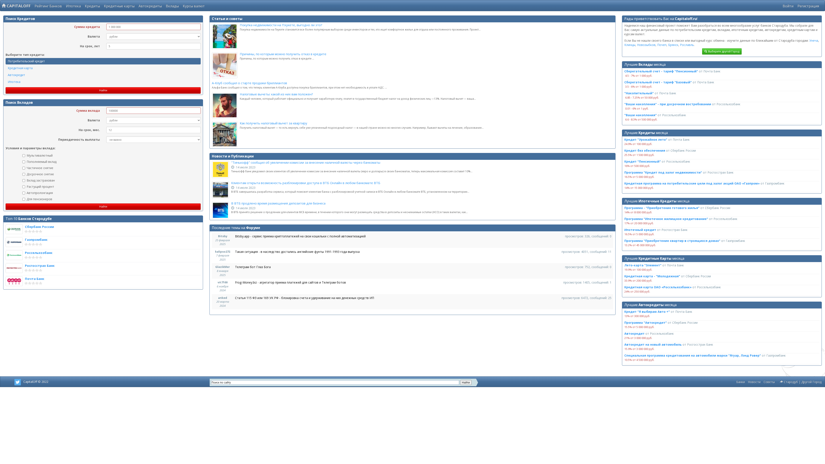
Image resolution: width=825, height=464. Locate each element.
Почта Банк (34, 278)
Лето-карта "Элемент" (643, 265)
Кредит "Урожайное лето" (645, 139)
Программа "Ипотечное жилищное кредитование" (666, 219)
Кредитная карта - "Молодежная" (652, 276)
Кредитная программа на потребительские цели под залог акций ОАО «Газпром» (692, 183)
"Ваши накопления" (640, 115)
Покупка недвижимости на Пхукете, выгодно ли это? (281, 25)
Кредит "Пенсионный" (642, 161)
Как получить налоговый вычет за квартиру (273, 123)
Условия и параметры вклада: (30, 148)
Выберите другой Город (723, 51)
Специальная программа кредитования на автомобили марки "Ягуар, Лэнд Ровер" (692, 355)
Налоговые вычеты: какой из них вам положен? (276, 94)
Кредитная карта (20, 68)
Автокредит (16, 75)
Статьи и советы (227, 18)
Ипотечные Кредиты (658, 201)
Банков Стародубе (35, 218)
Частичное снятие (40, 168)
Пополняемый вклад (42, 162)
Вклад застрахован (41, 180)
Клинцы (629, 45)
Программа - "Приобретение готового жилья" (662, 208)
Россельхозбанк (38, 252)
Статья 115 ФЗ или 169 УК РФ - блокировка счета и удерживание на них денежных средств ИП (304, 298)
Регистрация (808, 6)
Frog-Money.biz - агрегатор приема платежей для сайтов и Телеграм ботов (290, 282)
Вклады (172, 6)
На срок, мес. (89, 130)
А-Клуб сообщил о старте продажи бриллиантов (249, 83)
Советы (769, 382)
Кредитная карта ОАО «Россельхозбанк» (658, 287)
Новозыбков (646, 45)
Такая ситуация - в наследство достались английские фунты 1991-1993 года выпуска (297, 252)
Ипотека (73, 6)
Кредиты (92, 6)
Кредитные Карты (655, 258)
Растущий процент (40, 187)
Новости (754, 382)
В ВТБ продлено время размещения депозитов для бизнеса (278, 203)
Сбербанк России (39, 226)
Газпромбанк (36, 239)
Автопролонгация (40, 193)
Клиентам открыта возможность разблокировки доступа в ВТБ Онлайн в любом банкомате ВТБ (305, 183)
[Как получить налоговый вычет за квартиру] (226, 134)
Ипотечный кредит (640, 230)
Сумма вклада (88, 110)
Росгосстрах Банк (40, 265)
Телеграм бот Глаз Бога (253, 267)
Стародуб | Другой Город (802, 382)
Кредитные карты (119, 6)
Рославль (687, 45)
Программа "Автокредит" (645, 323)
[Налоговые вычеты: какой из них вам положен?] (226, 105)
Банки (740, 382)
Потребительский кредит (26, 61)
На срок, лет (90, 46)
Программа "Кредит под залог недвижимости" (663, 172)
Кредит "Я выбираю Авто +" (647, 312)
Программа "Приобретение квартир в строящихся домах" (672, 241)
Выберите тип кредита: (25, 55)
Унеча (813, 40)
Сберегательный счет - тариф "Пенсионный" (661, 71)
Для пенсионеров (39, 199)
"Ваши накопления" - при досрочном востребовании (667, 104)
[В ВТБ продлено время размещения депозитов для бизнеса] (221, 210)
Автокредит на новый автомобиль (653, 344)
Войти (788, 6)
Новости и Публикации (233, 156)
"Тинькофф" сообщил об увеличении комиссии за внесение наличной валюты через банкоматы (305, 162)
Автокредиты (150, 6)
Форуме (253, 227)
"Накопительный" (639, 93)
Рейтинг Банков (48, 6)
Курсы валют (194, 6)
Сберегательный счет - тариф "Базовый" (658, 82)
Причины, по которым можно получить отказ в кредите (283, 54)
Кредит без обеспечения (644, 150)
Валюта (94, 36)
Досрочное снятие (40, 174)
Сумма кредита (87, 27)
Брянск (673, 45)
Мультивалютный (40, 155)
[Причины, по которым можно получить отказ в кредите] (226, 65)
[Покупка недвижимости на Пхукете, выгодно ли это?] (226, 36)
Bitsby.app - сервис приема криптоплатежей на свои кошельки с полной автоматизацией (300, 236)
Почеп (661, 45)
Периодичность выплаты (79, 139)
